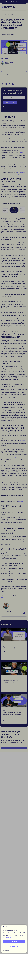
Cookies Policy (8, 937)
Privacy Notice (6, 950)
